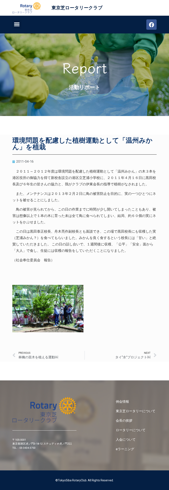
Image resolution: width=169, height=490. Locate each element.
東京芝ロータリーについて (136, 411)
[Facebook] (151, 24)
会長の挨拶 (124, 421)
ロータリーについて (131, 430)
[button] (16, 24)
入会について (126, 439)
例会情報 (122, 402)
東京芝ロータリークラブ (77, 7)
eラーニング (125, 449)
